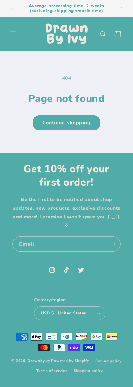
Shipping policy (88, 370)
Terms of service (51, 370)
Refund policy (108, 360)
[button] (13, 34)
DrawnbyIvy (39, 360)
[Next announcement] (121, 8)
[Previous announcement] (12, 8)
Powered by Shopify (70, 360)
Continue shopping (66, 122)
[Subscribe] (113, 244)
